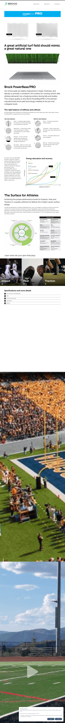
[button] (32, 293)
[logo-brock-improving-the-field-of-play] (11, 3)
